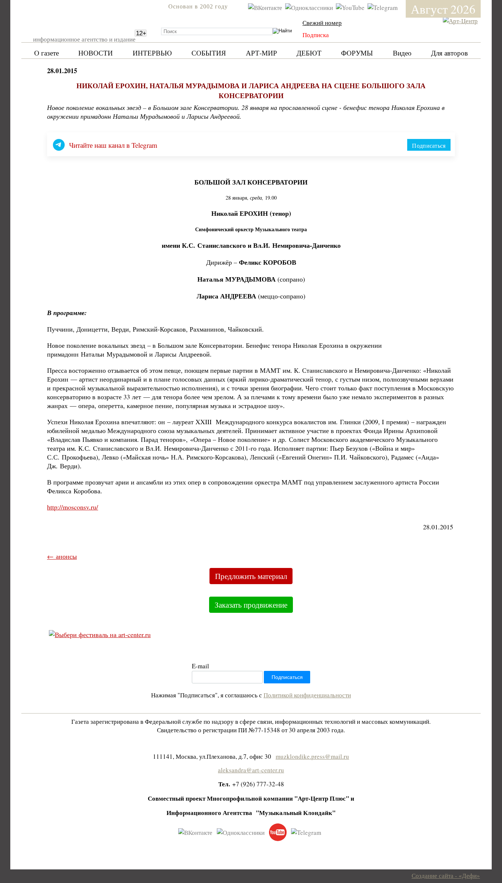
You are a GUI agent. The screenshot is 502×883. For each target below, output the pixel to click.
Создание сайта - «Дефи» (446, 875)
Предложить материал (251, 576)
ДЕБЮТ (309, 52)
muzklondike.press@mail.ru (312, 756)
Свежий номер (322, 22)
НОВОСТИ (95, 52)
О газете (46, 52)
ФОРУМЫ (357, 52)
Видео (402, 52)
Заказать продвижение (251, 605)
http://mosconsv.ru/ (72, 507)
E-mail (200, 666)
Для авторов (449, 52)
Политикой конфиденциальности (307, 695)
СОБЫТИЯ (208, 52)
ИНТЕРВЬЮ (152, 52)
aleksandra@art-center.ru (251, 770)
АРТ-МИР (261, 52)
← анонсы (62, 556)
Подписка (315, 35)
